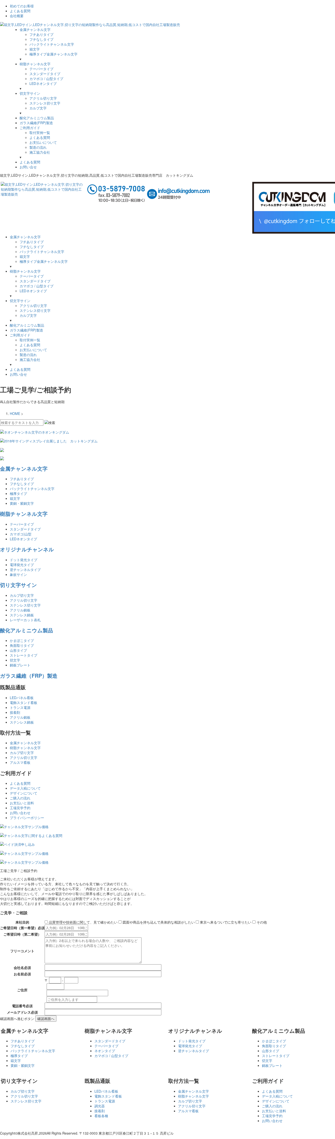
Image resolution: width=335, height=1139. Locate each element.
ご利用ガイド (30, 127)
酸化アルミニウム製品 (37, 117)
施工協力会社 (39, 152)
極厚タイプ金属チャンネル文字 (53, 54)
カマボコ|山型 (20, 533)
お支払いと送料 (22, 802)
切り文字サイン (18, 584)
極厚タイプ (18, 493)
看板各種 (101, 1115)
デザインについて (23, 793)
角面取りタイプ (22, 645)
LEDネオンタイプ (43, 83)
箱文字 (34, 49)
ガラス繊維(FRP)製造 (36, 122)
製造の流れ (38, 147)
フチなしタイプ (41, 39)
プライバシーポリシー (27, 817)
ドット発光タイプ (23, 559)
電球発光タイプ (22, 564)
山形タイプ (18, 650)
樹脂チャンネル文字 (35, 63)
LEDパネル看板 (22, 697)
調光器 (99, 1105)
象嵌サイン (18, 574)
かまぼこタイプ (22, 640)
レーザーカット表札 (25, 619)
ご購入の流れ (20, 797)
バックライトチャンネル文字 (51, 44)
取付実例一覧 (39, 132)
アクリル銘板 (20, 610)
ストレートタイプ (23, 655)
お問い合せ (28, 166)
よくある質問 (20, 10)
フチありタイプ (41, 34)
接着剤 (15, 712)
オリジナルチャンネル (27, 549)
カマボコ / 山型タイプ (46, 78)
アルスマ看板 (20, 762)
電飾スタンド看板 (23, 702)
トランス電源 (20, 707)
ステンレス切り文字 (44, 103)
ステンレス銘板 (22, 614)
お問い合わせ (20, 812)
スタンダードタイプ (44, 73)
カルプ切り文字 (22, 595)
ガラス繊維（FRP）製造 (28, 675)
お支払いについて (43, 142)
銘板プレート (20, 664)
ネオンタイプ (104, 1050)
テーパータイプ (41, 68)
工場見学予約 (20, 807)
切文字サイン (30, 93)
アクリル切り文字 (43, 98)
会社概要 (17, 15)
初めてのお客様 (22, 5)
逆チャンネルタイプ (25, 569)
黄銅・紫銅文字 (22, 503)
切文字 (15, 660)
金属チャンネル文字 (35, 29)
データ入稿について (25, 788)
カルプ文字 (38, 108)
